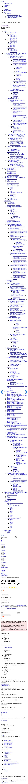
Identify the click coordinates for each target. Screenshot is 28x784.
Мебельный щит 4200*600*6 (17, 56)
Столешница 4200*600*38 (19, 60)
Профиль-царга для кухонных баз (18, 474)
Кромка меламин (11, 410)
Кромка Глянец (10, 411)
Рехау (8, 180)
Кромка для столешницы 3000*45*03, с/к (16, 139)
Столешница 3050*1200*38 (20, 63)
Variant (14, 346)
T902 (11, 430)
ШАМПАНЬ (19, 458)
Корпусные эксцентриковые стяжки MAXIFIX (17, 302)
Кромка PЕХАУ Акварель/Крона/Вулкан (17, 395)
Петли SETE (13, 372)
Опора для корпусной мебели (17, 358)
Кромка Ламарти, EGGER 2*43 (15, 413)
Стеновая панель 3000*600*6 (17, 137)
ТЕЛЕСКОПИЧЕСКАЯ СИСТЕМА (16, 434)
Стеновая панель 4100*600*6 (17, 142)
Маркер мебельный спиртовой (17, 227)
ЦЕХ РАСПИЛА (8, 3)
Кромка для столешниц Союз (17, 83)
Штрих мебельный (14, 228)
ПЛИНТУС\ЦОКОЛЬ (12, 98)
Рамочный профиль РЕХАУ (20, 480)
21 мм (11, 511)
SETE (14, 214)
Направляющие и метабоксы (14, 229)
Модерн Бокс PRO (20, 244)
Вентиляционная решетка (16, 383)
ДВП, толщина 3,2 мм (12, 493)
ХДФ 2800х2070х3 (11, 499)
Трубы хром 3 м (11, 220)
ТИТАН (18, 462)
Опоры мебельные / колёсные (14, 357)
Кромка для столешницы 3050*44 (18, 158)
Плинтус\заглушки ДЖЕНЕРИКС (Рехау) (18, 121)
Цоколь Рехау (16, 128)
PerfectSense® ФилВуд (12, 184)
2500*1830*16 (13, 38)
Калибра (18, 332)
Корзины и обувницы (15, 352)
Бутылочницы (16, 321)
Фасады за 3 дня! (8, 747)
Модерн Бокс (19, 243)
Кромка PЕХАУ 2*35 (12, 422)
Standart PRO (19, 67)
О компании (7, 5)
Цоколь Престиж (17, 130)
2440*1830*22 (13, 52)
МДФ (8, 496)
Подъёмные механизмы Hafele (17, 290)
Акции (5, 7)
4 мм (11, 512)
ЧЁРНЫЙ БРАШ (20, 460)
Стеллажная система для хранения (18, 428)
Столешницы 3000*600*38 (16, 135)
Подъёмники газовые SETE (17, 286)
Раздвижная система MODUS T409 (18, 445)
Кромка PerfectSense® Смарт (14, 394)
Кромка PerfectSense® (12, 401)
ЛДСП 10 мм (10, 39)
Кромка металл (10, 414)
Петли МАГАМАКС (15, 373)
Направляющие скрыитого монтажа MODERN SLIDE (19, 259)
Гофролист (9, 500)
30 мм (11, 520)
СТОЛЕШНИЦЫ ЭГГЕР (13, 160)
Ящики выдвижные (15, 238)
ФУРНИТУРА (7, 201)
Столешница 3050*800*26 (19, 81)
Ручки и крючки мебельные (14, 206)
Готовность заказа (8, 742)
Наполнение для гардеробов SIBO (18, 353)
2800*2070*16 (13, 35)
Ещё (5, 12)
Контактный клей (11, 173)
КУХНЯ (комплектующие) (14, 317)
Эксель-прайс (4, 567)
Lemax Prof (15, 335)
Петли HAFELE (14, 368)
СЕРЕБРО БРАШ (20, 454)
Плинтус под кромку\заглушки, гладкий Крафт (19, 115)
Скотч (8, 222)
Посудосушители (14, 341)
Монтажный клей (11, 171)
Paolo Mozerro (13, 211)
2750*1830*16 (13, 36)
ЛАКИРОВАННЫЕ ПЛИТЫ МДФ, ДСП (14, 177)
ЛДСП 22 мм (10, 48)
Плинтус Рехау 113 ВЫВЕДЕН (17, 111)
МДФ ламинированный (13, 183)
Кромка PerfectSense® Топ (13, 397)
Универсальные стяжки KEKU (17, 313)
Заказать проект (8, 744)
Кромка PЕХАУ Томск (12, 392)
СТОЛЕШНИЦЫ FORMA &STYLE (16, 134)
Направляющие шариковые (20, 264)
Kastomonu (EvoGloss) (12, 185)
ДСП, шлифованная (12, 495)
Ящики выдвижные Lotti (19, 239)
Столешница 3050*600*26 (19, 64)
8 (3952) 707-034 (5, 25)
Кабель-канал (13, 382)
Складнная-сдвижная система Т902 (16, 429)
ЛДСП (5, 31)
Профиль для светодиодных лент (18, 481)
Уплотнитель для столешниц (17, 100)
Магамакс (12, 207)
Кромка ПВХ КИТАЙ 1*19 (14, 398)
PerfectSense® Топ (11, 181)
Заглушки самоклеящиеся (13, 221)
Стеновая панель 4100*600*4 (17, 157)
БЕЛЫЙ (18, 451)
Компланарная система (12, 436)
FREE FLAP (16, 291)
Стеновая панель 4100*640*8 (17, 167)
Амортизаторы (10, 202)
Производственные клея (13, 175)
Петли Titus (12, 377)
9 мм (11, 514)
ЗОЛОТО (15, 467)
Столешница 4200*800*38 (19, 59)
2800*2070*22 (13, 50)
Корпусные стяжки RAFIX (16, 306)
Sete (11, 210)
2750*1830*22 (13, 49)
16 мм (11, 190)
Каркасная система (12, 426)
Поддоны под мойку (15, 318)
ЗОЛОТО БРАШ (20, 456)
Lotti (17, 325)
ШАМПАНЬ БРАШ (21, 455)
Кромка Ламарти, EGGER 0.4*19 (15, 403)
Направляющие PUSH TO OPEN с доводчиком (19, 275)
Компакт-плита (13, 161)
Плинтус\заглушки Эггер (19, 124)
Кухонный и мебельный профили (15, 473)
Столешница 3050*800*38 (19, 61)
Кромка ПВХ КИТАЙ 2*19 (14, 406)
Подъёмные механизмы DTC (17, 295)
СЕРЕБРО (18, 450)
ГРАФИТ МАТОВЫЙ (21, 452)
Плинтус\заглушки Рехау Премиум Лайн (19, 103)
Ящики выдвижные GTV (19, 240)
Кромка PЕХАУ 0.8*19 (12, 419)
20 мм (11, 390)
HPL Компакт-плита (15, 145)
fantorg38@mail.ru (11, 608)
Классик (18, 70)
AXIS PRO (18, 242)
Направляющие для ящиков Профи (18, 231)
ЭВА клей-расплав (11, 169)
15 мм (11, 510)
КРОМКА (6, 391)
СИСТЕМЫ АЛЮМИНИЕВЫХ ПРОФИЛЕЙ (15, 425)
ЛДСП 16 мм (10, 34)
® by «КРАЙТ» (4, 782)
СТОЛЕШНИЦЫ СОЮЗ (13, 54)
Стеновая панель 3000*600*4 (17, 154)
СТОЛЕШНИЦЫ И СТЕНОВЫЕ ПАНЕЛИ (15, 53)
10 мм (11, 188)
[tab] (8, 647)
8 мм (11, 191)
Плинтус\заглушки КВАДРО (20, 123)
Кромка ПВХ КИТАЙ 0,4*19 (14, 407)
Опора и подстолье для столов (17, 360)
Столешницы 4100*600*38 (16, 141)
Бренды (5, 6)
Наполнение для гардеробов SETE (18, 356)
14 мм (11, 388)
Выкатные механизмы (15, 320)
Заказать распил (8, 743)
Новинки (6, 746)
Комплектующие (11, 433)
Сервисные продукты (12, 176)
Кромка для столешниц (15, 164)
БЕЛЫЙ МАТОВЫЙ (21, 463)
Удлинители (13, 384)
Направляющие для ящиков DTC (18, 236)
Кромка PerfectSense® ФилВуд (14, 423)
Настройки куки (13, 781)
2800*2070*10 (13, 41)
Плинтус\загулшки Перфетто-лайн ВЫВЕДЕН (20, 106)
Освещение (10, 280)
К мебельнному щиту (15, 150)
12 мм (11, 515)
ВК (4, 769)
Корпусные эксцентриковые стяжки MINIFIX (17, 304)
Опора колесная (14, 365)
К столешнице (13, 149)
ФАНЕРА (6, 501)
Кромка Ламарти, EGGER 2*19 (15, 405)
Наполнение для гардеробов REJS (18, 354)
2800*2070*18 (13, 199)
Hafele (11, 218)
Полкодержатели (11, 203)
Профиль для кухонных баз (17, 482)
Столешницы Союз (15, 57)
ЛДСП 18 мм (10, 43)
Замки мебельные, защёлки (13, 205)
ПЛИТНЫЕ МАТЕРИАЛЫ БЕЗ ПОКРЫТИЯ (15, 492)
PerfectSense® (10, 198)
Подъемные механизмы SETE (17, 287)
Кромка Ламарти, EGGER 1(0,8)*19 (16, 399)
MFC (14, 338)
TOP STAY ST (16, 298)
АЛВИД (12, 466)
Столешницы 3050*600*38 (16, 153)
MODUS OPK (16, 443)
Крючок (12, 213)
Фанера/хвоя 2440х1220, (13, 505)
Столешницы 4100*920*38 (16, 163)
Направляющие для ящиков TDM (18, 232)
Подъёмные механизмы (13, 283)
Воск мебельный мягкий (16, 225)
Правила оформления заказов (14, 16)
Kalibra (17, 323)
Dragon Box (18, 251)
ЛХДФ (8, 531)
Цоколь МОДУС (17, 127)
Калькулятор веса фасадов (13, 15)
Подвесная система (11, 432)
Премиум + (18, 68)
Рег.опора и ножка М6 (15, 364)
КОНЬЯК (18, 459)
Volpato (14, 337)
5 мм (11, 507)
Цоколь (12, 126)
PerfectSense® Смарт (12, 179)
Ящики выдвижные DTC (19, 250)
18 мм (11, 187)
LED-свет (12, 281)
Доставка (9, 13)
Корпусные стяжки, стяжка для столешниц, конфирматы (17, 311)
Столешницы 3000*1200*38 (17, 143)
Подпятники (13, 362)
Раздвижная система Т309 (16, 440)
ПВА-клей (9, 172)
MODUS (12, 441)
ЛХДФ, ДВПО (7, 530)
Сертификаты (7, 10)
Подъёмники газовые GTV (16, 284)
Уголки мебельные (14, 308)
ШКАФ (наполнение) (12, 348)
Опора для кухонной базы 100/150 (18, 361)
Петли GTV (13, 369)
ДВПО (8, 532)
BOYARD (12, 209)
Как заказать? (4, 720)
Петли (8, 367)
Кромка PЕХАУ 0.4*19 (12, 418)
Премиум (18, 71)
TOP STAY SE (16, 297)
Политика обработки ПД (13, 17)
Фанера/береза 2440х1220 (13, 518)
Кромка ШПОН (11, 415)
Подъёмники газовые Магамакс (18, 288)
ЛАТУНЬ (18, 464)
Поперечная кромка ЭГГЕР (14, 417)
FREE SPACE (16, 294)
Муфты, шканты (14, 309)
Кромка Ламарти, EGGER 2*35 (15, 402)
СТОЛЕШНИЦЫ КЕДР (13, 152)
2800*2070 (12, 45)
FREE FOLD (16, 292)
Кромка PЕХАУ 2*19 (12, 421)
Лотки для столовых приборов (17, 334)
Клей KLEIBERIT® (9, 168)
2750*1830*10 (13, 42)
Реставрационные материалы (14, 224)
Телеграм (6, 770)
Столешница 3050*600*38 (19, 72)
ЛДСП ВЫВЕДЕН (11, 32)
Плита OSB (9, 497)
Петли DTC (13, 375)
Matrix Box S (19, 249)
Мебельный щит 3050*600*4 (17, 90)
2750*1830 (12, 46)
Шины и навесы (14, 339)
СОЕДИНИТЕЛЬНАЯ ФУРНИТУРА (16, 300)
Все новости (4, 712)
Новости (6, 9)
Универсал (18, 65)
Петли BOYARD (14, 376)
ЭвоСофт (12, 195)
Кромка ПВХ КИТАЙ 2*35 (14, 409)
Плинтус (12, 101)
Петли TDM (13, 371)
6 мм (11, 516)
